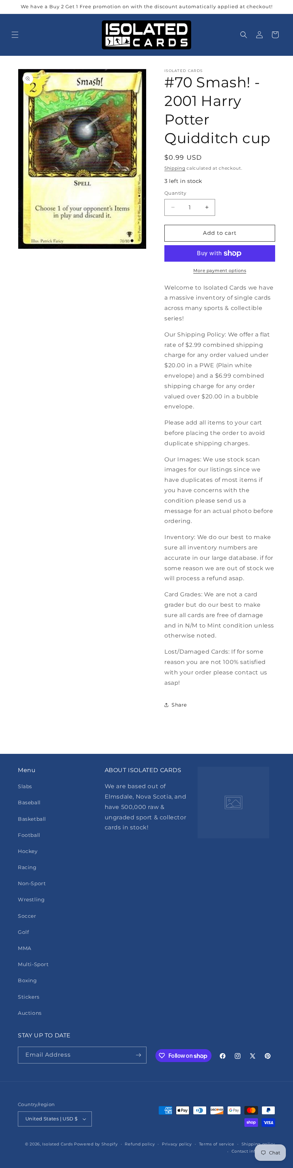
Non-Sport (32, 883)
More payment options (219, 270)
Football (29, 835)
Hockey (28, 851)
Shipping (174, 168)
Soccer (27, 916)
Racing (27, 867)
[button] (15, 35)
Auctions (30, 1013)
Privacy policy (177, 1144)
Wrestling (31, 899)
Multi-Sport (33, 964)
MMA (24, 948)
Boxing (27, 980)
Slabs (25, 786)
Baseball (29, 802)
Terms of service (216, 1144)
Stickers (29, 997)
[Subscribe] (138, 1055)
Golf (23, 932)
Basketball (32, 819)
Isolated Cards (58, 1144)
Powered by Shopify (96, 1144)
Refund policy (140, 1144)
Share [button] (179, 705)
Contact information (253, 1151)
